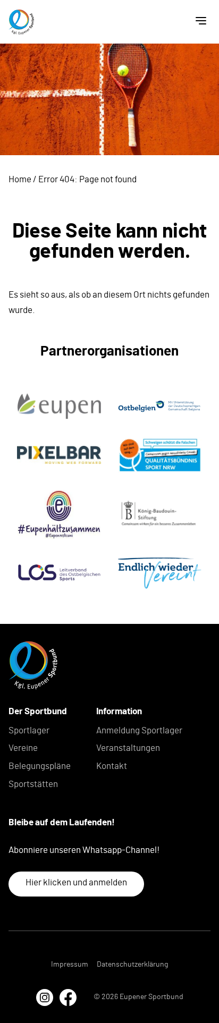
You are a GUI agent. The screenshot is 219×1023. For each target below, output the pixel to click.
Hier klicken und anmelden (76, 882)
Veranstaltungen (128, 748)
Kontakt (111, 766)
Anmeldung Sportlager (139, 730)
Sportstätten (33, 784)
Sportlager (29, 730)
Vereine (23, 748)
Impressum (69, 964)
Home (20, 179)
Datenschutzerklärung (132, 964)
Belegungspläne (40, 766)
